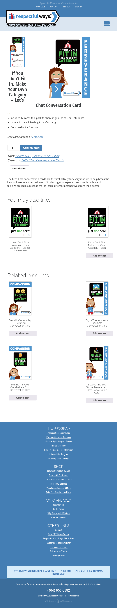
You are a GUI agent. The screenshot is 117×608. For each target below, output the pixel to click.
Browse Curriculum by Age (58, 471)
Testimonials (58, 505)
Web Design (49, 601)
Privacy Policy (59, 555)
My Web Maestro (66, 601)
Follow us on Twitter (58, 551)
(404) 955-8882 (58, 590)
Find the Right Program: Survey (59, 441)
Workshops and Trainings (58, 458)
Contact (40, 6)
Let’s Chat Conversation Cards (59, 479)
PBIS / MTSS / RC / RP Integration (58, 450)
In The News (58, 509)
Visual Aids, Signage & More (58, 488)
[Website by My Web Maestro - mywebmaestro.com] (58, 601)
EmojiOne (38, 136)
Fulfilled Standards (58, 446)
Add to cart (31, 148)
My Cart (53, 6)
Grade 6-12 (23, 156)
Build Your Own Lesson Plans (58, 492)
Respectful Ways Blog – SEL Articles (58, 538)
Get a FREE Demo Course (58, 534)
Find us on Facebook (58, 547)
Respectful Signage (58, 484)
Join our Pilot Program (58, 454)
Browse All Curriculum (58, 475)
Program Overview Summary (58, 437)
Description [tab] (19, 168)
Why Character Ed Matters (59, 513)
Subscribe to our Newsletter (59, 543)
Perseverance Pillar (45, 156)
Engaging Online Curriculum (58, 433)
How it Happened (58, 517)
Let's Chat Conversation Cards (42, 160)
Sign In (78, 6)
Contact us (21, 584)
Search (66, 6)
